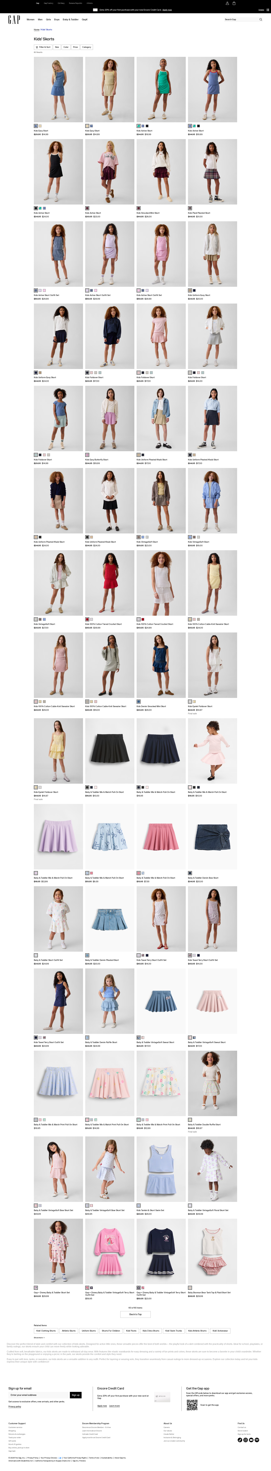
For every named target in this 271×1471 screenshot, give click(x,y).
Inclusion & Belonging (172, 1438)
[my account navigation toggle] (227, 3)
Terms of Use (94, 1458)
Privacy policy (14, 1406)
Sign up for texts (244, 1434)
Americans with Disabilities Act (20, 1461)
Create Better (169, 1434)
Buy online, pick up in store (18, 1448)
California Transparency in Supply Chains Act (52, 1461)
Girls (48, 19)
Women (31, 19)
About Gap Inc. (120, 1458)
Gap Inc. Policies (79, 1461)
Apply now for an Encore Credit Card (96, 1438)
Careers (167, 1427)
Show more (38, 1338)
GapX (85, 19)
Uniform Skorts (89, 1331)
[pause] (268, 9)
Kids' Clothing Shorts (46, 1331)
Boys (56, 19)
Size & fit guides (14, 1444)
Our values (168, 1431)
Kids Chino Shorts (151, 1331)
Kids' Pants (131, 1331)
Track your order (14, 1438)
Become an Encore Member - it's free (96, 1427)
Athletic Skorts (69, 1331)
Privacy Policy (32, 1458)
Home (36, 29)
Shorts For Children (111, 1331)
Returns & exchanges (16, 1434)
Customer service (15, 1427)
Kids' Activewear (220, 1331)
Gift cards (12, 1441)
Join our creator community (174, 1441)
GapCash (12, 1451)
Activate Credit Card (90, 1434)
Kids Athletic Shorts (197, 1331)
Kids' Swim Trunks (173, 1331)
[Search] (261, 19)
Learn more (114, 1406)
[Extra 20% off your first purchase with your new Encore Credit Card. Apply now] (132, 9)
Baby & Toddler (70, 19)
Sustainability (106, 1458)
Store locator (243, 1431)
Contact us (242, 1427)
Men (40, 19)
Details (261, 10)
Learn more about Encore (92, 1431)
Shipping (12, 1431)
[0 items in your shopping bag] (234, 3)
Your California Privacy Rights (75, 1458)
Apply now (167, 10)
